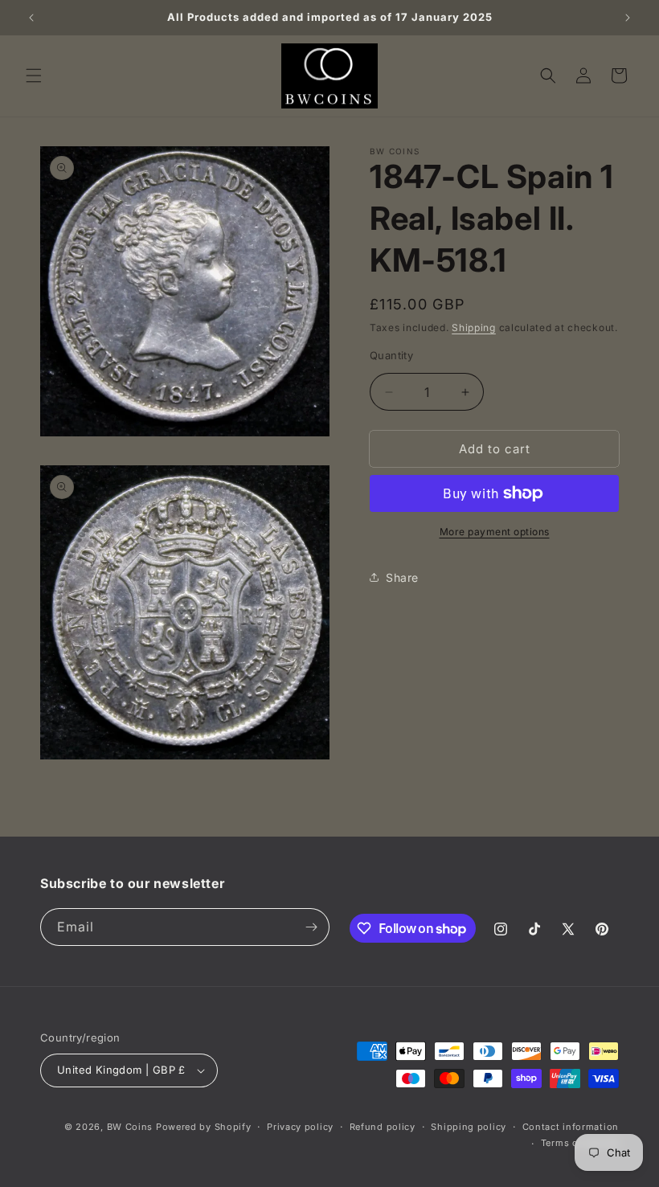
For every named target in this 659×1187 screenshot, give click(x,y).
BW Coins (130, 1126)
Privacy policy (300, 1126)
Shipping (474, 327)
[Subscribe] (311, 927)
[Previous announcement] (31, 17)
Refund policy (382, 1126)
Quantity (391, 355)
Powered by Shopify (204, 1126)
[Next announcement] (627, 17)
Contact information (570, 1126)
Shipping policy (468, 1126)
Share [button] (402, 577)
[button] (33, 75)
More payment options (495, 532)
